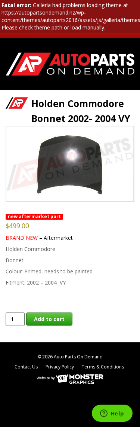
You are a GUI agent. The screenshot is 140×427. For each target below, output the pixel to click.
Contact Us (26, 367)
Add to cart (49, 319)
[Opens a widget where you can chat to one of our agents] (112, 414)
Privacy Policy (60, 367)
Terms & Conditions (103, 367)
